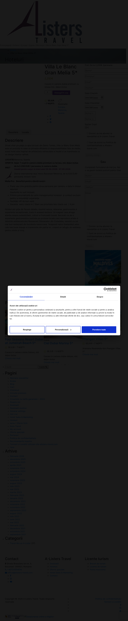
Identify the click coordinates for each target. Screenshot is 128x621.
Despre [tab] (100, 297)
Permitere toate (99, 329)
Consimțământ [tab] (26, 297)
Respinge (27, 329)
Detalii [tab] (63, 297)
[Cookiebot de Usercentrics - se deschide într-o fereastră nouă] (105, 289)
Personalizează (61, 329)
